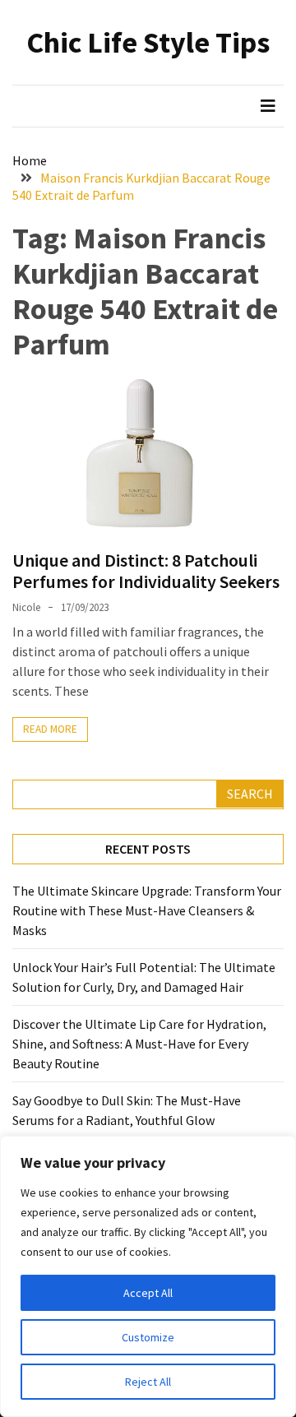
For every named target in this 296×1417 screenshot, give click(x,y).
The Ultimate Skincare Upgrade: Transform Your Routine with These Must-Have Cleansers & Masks (146, 910)
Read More (50, 729)
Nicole (26, 607)
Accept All (148, 1292)
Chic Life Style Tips (148, 42)
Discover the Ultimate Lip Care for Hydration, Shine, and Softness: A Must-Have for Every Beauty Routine (139, 1044)
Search (250, 793)
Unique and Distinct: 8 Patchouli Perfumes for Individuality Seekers (146, 571)
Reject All (148, 1381)
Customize (148, 1337)
